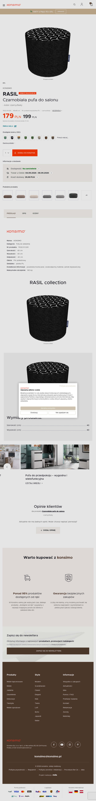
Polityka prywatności (67, 386)
